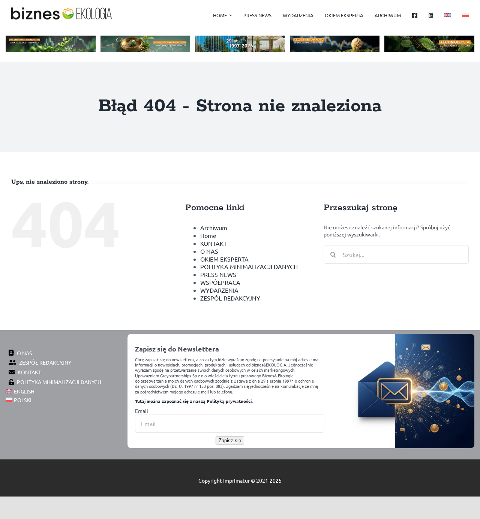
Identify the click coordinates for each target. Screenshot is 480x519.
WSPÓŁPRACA (220, 282)
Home (208, 235)
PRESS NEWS (218, 274)
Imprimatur (236, 480)
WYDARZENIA (219, 290)
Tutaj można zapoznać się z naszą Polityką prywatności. (194, 401)
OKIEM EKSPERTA (224, 259)
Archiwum (213, 227)
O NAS (209, 251)
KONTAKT (213, 243)
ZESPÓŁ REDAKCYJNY (230, 298)
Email (141, 410)
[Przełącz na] (447, 15)
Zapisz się (230, 440)
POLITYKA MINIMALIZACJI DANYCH (249, 266)
